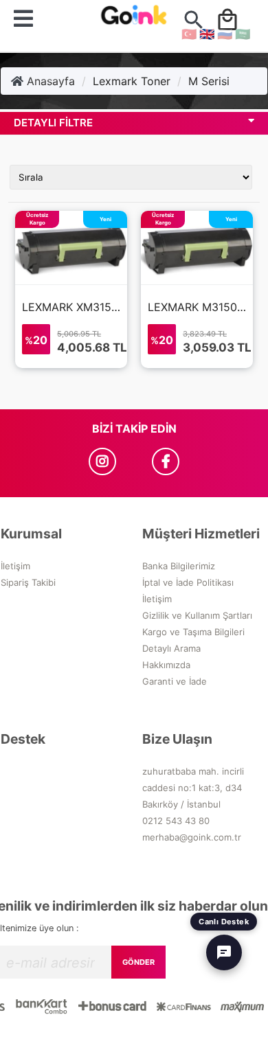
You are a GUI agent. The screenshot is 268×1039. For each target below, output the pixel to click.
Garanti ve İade (174, 681)
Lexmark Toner (131, 81)
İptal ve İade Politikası (188, 582)
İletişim (15, 565)
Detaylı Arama (171, 648)
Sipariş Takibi (28, 582)
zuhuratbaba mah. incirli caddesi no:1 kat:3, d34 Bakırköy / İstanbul (193, 788)
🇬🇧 (206, 34)
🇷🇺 (224, 34)
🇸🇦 (242, 34)
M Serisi (209, 81)
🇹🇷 (189, 34)
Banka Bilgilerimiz (178, 565)
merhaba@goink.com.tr (191, 837)
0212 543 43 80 (176, 820)
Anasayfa (49, 81)
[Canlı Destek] (224, 952)
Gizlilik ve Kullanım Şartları (197, 615)
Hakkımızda (166, 664)
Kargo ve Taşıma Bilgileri (193, 631)
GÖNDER (138, 962)
